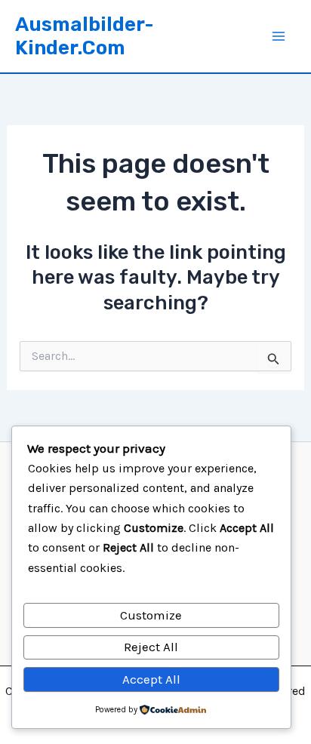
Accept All (151, 679)
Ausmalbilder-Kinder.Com (84, 36)
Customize (151, 615)
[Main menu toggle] (279, 36)
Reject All (151, 646)
